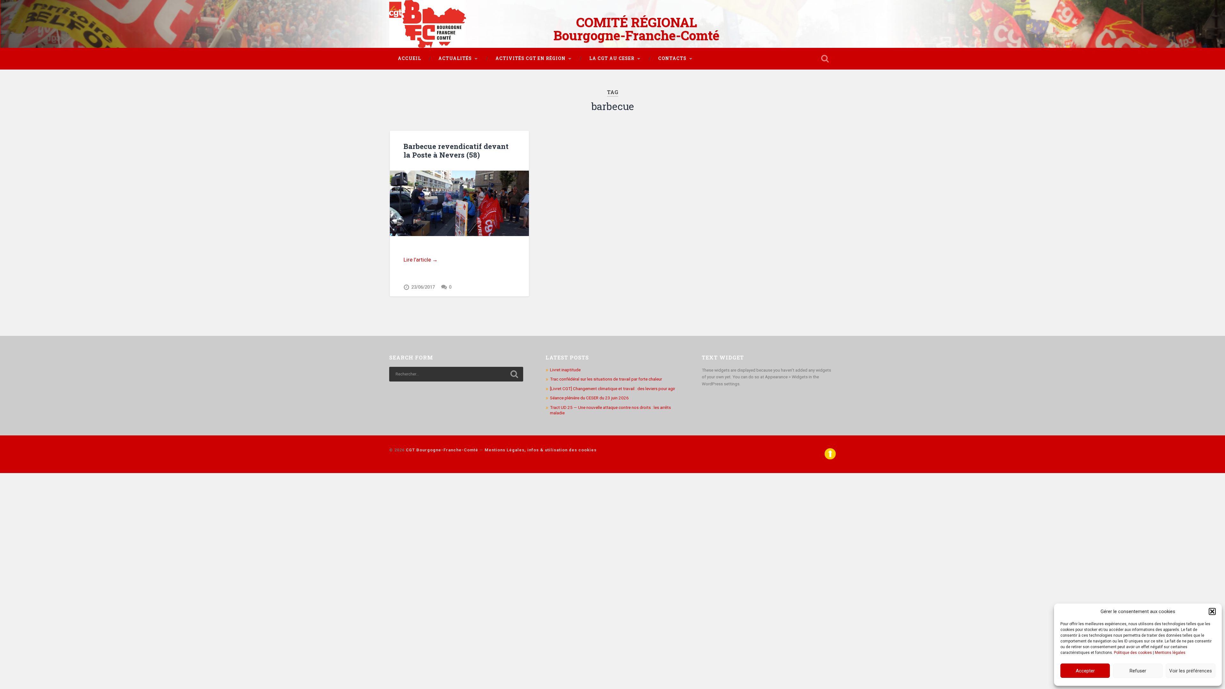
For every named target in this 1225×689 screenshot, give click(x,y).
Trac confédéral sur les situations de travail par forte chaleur (606, 379)
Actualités (455, 58)
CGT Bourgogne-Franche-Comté (442, 450)
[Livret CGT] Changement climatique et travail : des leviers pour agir (612, 388)
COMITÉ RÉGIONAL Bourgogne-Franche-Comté (636, 29)
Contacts (672, 58)
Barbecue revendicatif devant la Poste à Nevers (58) (456, 150)
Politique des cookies (1133, 652)
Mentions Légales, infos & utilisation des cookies (541, 450)
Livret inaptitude (565, 369)
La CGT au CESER (612, 58)
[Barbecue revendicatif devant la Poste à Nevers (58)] (459, 203)
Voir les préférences (1190, 671)
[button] (1212, 611)
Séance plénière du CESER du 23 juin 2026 (589, 397)
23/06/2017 (423, 287)
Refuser (1138, 671)
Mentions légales (1170, 652)
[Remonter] (830, 458)
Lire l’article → (421, 259)
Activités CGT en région (530, 58)
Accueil (409, 58)
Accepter (1085, 671)
